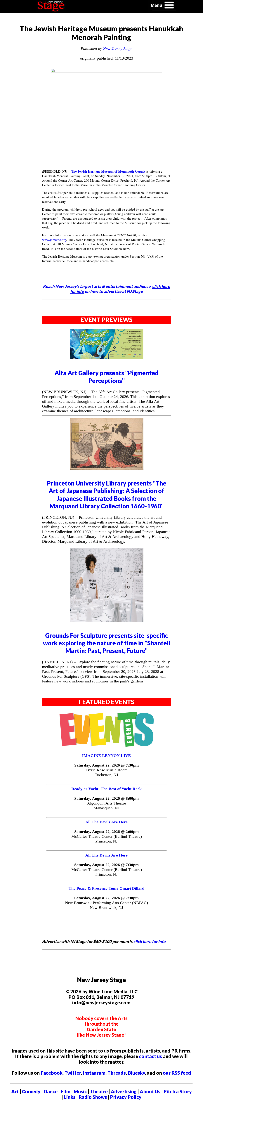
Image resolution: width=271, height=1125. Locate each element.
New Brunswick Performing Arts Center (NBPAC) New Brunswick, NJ (106, 905)
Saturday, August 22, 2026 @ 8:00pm (106, 798)
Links (69, 1097)
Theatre (99, 1091)
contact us (150, 1056)
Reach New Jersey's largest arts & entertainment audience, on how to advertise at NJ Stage (106, 289)
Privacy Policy (125, 1097)
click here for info (149, 941)
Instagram (94, 1073)
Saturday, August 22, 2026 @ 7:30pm (106, 765)
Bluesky (136, 1073)
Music (80, 1091)
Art (15, 1091)
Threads (116, 1073)
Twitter (73, 1073)
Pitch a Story (178, 1091)
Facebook (51, 1073)
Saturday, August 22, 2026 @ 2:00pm (106, 831)
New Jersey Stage (117, 48)
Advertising (124, 1091)
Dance (51, 1091)
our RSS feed (177, 1073)
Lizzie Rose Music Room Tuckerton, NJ (107, 772)
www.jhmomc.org (54, 239)
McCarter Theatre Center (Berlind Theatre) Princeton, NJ (106, 838)
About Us (150, 1091)
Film (65, 1091)
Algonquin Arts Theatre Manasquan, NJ (106, 805)
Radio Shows (93, 1097)
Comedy (31, 1091)
